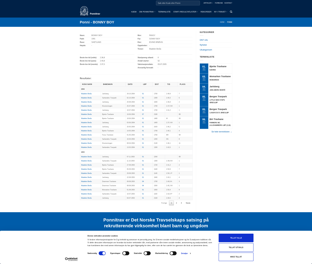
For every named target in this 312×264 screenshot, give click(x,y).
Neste (188, 203)
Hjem (133, 12)
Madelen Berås (86, 94)
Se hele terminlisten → (221, 132)
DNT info (204, 40)
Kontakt (228, 3)
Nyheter (203, 45)
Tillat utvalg (236, 247)
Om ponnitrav (146, 12)
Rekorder (206, 12)
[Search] (231, 11)
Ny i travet (220, 12)
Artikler (208, 3)
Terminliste (164, 12)
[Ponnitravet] (92, 12)
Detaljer (184, 253)
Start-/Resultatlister (184, 12)
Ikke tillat (236, 257)
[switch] (125, 253)
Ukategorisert (206, 50)
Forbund (219, 3)
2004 (83, 89)
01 (143, 94)
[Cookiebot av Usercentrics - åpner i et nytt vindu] (71, 259)
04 (143, 181)
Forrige (164, 203)
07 (143, 114)
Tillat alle (236, 238)
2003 (83, 152)
